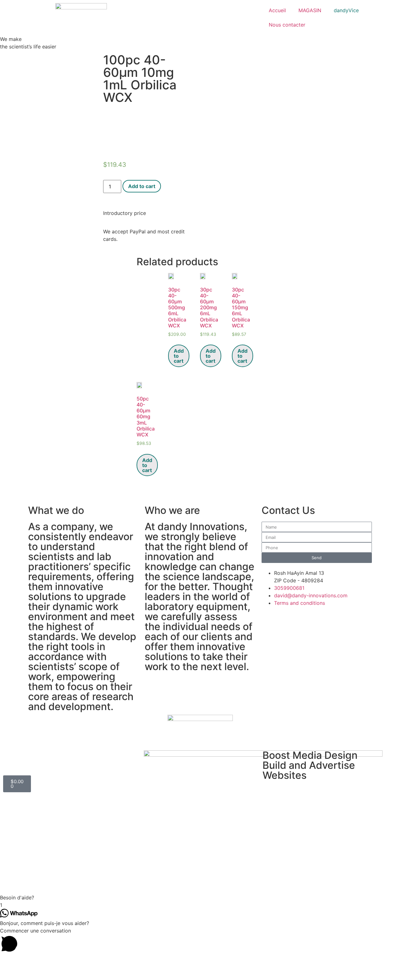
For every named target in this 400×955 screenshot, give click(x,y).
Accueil (277, 10)
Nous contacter (287, 25)
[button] (200, 897)
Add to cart (141, 186)
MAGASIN (309, 10)
